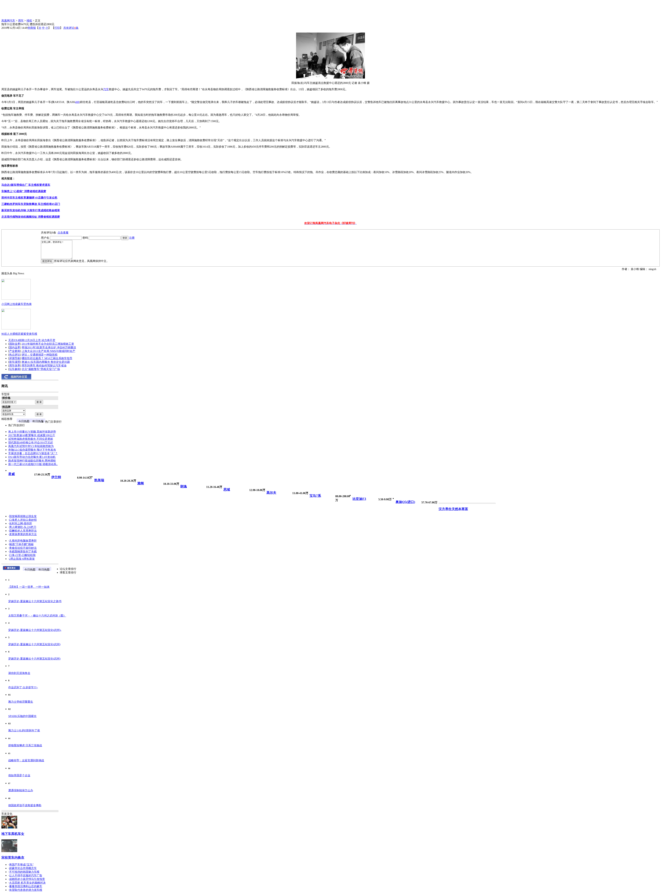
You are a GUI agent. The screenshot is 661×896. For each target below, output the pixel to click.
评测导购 (14, 358)
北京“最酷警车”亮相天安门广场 (41, 369)
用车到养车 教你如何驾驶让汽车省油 (44, 365)
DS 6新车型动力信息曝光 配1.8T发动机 (32, 456)
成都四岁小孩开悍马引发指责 (27, 879)
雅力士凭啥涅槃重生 (20, 701)
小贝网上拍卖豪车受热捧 (16, 304)
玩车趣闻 (14, 369)
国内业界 (14, 347)
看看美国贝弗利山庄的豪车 (25, 886)
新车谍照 (14, 361)
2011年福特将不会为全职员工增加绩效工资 (48, 343)
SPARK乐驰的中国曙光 (22, 716)
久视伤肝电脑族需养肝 (23, 540)
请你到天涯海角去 (19, 673)
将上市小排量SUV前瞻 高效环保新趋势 (32, 431)
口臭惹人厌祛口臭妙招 (23, 519)
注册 (132, 237)
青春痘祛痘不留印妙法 (23, 547)
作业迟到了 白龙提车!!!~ (23, 687)
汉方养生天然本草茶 (453, 509)
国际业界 (14, 343)
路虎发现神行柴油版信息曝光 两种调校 (32, 460)
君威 (11, 474)
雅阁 (140, 483)
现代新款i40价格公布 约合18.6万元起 (30, 442)
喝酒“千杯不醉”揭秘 (21, 544)
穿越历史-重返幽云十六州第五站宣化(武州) (34, 644)
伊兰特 (56, 477)
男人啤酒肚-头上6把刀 (22, 527)
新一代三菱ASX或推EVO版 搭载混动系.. (33, 464)
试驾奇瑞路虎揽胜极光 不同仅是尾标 (30, 438)
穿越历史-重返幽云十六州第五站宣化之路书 (34, 601)
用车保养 (14, 365)
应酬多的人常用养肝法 (23, 530)
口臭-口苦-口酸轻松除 (22, 555)
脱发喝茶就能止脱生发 (23, 516)
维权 (29, 20)
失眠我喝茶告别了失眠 (23, 551)
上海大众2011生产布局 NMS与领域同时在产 (48, 351)
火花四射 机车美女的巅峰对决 (27, 882)
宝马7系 (315, 496)
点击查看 (63, 232)
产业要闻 (14, 351)
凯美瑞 (99, 480)
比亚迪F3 (359, 499)
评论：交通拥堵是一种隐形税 (39, 354)
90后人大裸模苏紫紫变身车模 (19, 333)
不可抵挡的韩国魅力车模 (24, 871)
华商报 (32, 27)
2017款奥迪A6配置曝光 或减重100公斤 (31, 435)
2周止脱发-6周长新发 (22, 558)
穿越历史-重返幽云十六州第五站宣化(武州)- (34, 630)
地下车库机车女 (12, 834)
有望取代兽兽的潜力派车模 (25, 889)
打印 (57, 27)
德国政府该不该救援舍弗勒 (24, 805)
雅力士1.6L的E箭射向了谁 (24, 730)
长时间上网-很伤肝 (20, 523)
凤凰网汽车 (8, 20)
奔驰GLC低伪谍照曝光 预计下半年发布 (32, 449)
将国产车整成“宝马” (21, 864)
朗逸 (183, 486)
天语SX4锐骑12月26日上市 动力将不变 (31, 340)
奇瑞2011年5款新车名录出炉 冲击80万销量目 (49, 347)
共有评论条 (70, 27)
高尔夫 (271, 492)
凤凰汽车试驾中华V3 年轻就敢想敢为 (31, 446)
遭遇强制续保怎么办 (20, 790)
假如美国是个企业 (19, 775)
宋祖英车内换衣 (12, 857)
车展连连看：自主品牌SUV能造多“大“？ (33, 453)
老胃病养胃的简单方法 (23, 534)
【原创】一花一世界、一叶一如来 (29, 586)
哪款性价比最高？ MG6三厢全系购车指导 (47, 358)
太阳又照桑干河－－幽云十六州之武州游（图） (37, 615)
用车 (21, 20)
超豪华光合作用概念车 (23, 868)
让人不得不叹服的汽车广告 (25, 875)
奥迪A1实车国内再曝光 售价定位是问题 (46, 361)
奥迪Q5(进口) (405, 502)
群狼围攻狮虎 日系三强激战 (25, 745)
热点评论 (14, 354)
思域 (226, 489)
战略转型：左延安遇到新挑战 (26, 760)
